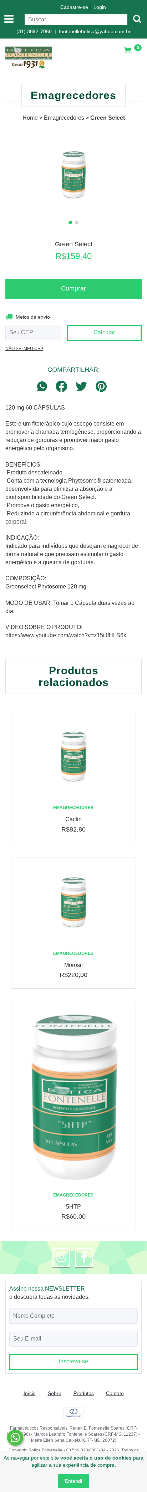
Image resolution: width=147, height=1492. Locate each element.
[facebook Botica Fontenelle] (84, 1257)
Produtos (84, 1393)
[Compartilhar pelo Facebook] (61, 387)
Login (99, 7)
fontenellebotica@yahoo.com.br (95, 31)
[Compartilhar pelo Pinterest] (101, 387)
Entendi (73, 1481)
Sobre (54, 1393)
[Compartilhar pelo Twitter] (81, 387)
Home (30, 118)
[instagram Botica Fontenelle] (61, 1257)
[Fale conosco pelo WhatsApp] (15, 1438)
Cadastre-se (74, 7)
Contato (115, 1393)
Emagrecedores (64, 118)
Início (30, 1393)
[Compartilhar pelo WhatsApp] (44, 387)
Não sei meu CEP (24, 348)
